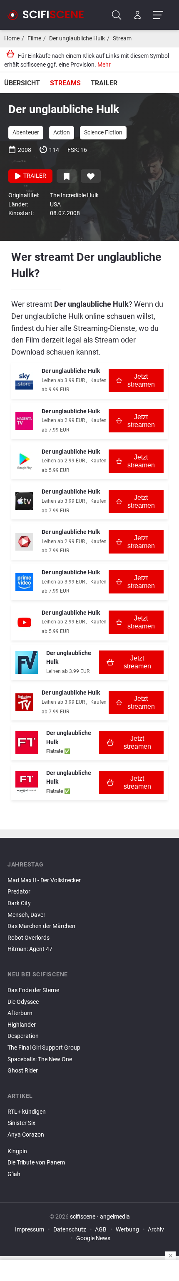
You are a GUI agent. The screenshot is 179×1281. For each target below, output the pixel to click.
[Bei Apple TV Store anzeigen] (24, 501)
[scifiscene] (49, 15)
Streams (65, 83)
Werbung (127, 1229)
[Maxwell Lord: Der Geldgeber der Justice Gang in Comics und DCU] (89, 1142)
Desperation (23, 1036)
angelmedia (115, 1216)
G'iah (13, 1174)
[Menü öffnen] (158, 15)
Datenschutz (69, 1229)
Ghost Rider (22, 1070)
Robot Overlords (28, 937)
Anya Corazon (25, 1134)
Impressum (29, 1229)
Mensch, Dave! (26, 915)
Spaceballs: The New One (39, 1059)
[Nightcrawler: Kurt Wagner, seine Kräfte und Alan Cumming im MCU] (89, 1144)
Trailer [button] (34, 175)
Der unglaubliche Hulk (77, 38)
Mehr (104, 64)
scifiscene (82, 1216)
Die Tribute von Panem (36, 1162)
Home (12, 38)
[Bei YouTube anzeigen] (24, 622)
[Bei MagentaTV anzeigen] (24, 421)
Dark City (19, 903)
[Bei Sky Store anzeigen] (24, 381)
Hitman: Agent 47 (29, 949)
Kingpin (17, 1151)
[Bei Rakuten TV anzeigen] (24, 702)
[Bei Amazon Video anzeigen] (24, 582)
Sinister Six (21, 1123)
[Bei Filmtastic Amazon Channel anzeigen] (26, 782)
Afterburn (19, 1013)
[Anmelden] (137, 15)
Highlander (21, 1024)
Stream (122, 38)
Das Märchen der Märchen (41, 926)
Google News (93, 1238)
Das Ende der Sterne (33, 990)
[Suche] (116, 15)
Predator (18, 891)
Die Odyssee (23, 1001)
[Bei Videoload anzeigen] (24, 542)
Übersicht (22, 83)
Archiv (156, 1229)
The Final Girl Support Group (43, 1047)
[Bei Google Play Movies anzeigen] (24, 461)
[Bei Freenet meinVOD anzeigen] (26, 662)
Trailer (104, 83)
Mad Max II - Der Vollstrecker (44, 880)
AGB (101, 1229)
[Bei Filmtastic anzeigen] (26, 742)
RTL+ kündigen (26, 1111)
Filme (34, 38)
